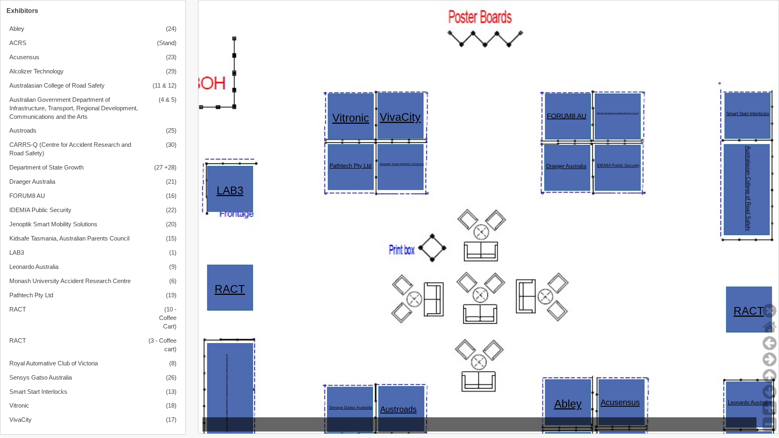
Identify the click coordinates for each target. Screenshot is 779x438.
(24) (171, 29)
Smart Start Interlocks (38, 392)
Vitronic (19, 405)
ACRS (17, 43)
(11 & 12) (164, 85)
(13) (171, 392)
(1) (172, 252)
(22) (171, 210)
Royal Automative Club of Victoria (53, 363)
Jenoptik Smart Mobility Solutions (53, 224)
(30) (171, 145)
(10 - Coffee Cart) (167, 318)
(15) (171, 238)
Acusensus (24, 57)
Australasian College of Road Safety (57, 85)
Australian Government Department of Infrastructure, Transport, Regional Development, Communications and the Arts (73, 108)
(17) (171, 420)
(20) (171, 224)
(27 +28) (165, 167)
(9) (172, 267)
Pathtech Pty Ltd (31, 295)
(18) (171, 405)
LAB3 (16, 252)
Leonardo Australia (33, 267)
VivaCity (20, 420)
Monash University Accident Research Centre (70, 281)
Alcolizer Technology (36, 71)
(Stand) (166, 43)
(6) (172, 281)
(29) (171, 71)
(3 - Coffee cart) (162, 344)
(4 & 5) (167, 100)
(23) (171, 57)
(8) (172, 363)
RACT (17, 309)
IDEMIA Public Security (40, 210)
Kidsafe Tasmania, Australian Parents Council (69, 238)
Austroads (23, 130)
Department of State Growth (46, 167)
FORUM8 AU (27, 196)
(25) (171, 130)
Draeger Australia (32, 181)
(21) (171, 181)
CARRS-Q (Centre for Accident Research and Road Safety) (70, 149)
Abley (16, 29)
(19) (171, 295)
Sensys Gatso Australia (40, 377)
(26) (171, 377)
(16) (171, 196)
